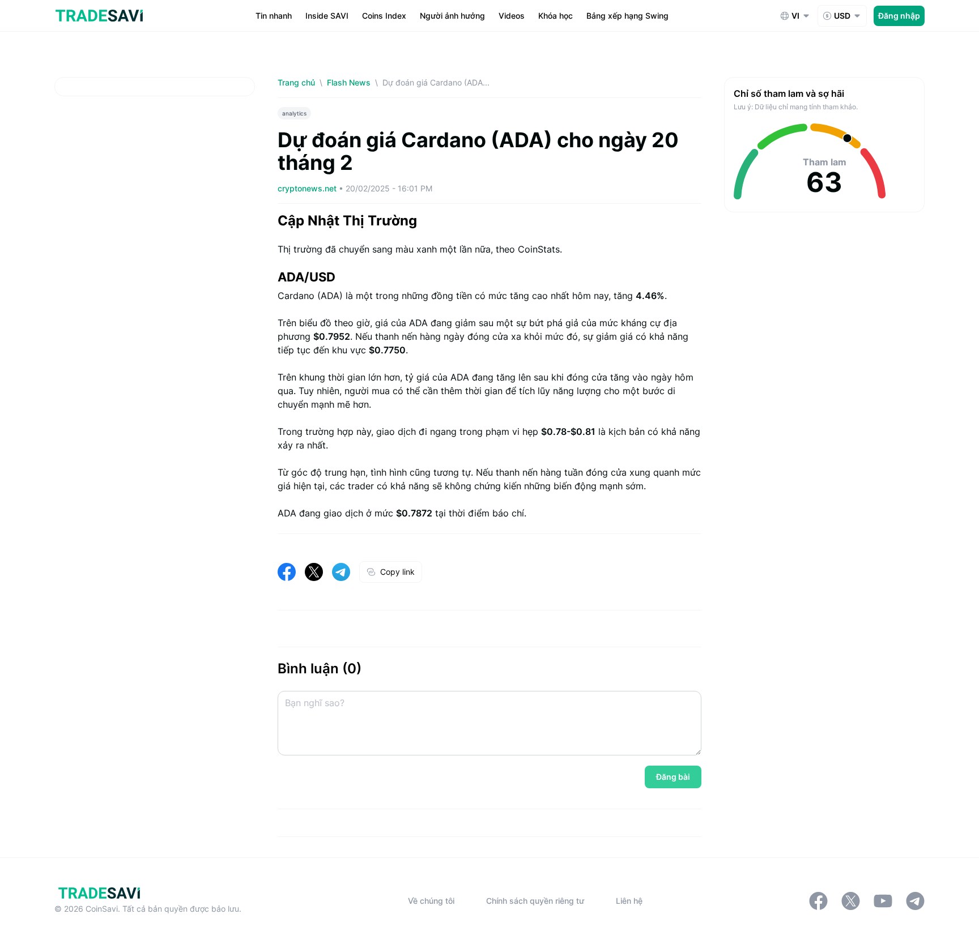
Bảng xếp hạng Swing (627, 15)
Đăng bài (673, 776)
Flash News (349, 82)
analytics (294, 113)
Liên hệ (629, 900)
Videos (512, 15)
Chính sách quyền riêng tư (535, 900)
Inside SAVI (326, 15)
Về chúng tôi (431, 900)
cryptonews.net (308, 188)
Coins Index (384, 15)
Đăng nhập (899, 15)
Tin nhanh (274, 15)
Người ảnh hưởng (452, 15)
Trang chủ (296, 82)
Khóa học (555, 15)
